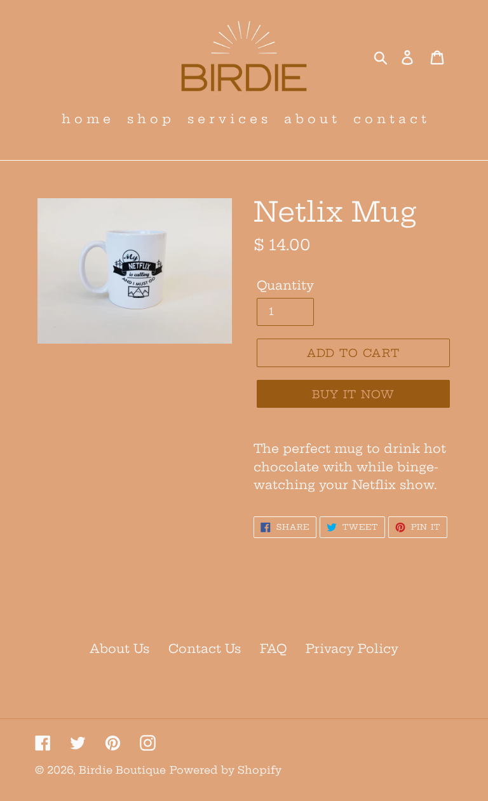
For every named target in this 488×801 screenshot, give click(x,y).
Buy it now (353, 394)
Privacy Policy (352, 648)
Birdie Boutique (122, 770)
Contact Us (204, 648)
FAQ (273, 648)
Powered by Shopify (225, 770)
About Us (119, 648)
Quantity (285, 285)
